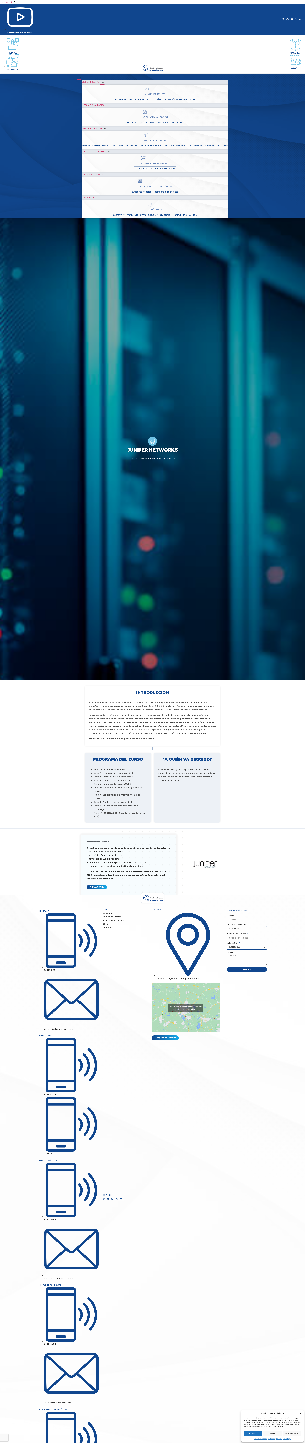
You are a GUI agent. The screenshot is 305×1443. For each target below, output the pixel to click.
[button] (300, 1413)
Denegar (272, 1433)
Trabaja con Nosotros (127, 146)
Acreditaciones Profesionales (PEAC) (177, 146)
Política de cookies (260, 1439)
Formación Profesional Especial (180, 99)
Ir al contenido (7, 2)
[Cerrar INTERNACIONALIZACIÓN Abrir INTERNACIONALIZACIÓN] (107, 105)
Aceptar (252, 1433)
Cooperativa (119, 215)
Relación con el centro (238, 925)
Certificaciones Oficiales (164, 169)
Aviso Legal (287, 1439)
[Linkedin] (292, 19)
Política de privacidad (275, 1439)
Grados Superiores (123, 99)
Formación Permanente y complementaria (211, 146)
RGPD (105, 924)
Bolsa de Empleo (108, 146)
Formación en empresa (91, 146)
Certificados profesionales (150, 146)
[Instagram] (283, 19)
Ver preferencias (292, 1433)
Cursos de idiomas (142, 169)
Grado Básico (156, 99)
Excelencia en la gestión (159, 215)
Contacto (107, 927)
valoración (233, 943)
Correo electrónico (237, 934)
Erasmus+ (131, 122)
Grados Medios (141, 99)
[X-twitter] (296, 19)
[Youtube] (300, 19)
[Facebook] (287, 19)
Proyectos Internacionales (169, 122)
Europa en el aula (146, 122)
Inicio (132, 458)
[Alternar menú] (79, 77)
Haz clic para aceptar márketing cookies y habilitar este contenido (185, 1007)
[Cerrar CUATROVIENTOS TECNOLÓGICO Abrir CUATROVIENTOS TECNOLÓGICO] (115, 174)
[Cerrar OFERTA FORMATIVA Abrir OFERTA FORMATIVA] (102, 82)
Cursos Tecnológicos (142, 192)
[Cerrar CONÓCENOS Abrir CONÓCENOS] (97, 197)
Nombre (231, 916)
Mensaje (231, 952)
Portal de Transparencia (185, 215)
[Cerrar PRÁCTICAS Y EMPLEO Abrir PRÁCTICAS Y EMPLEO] (104, 128)
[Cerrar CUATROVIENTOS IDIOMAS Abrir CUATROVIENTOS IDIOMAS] (108, 151)
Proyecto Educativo (136, 215)
